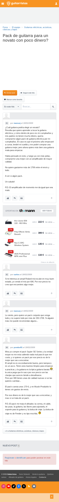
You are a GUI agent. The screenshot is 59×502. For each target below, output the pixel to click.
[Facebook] (19, 486)
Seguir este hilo (29, 93)
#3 (7, 311)
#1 (7, 123)
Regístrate (9, 458)
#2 (7, 275)
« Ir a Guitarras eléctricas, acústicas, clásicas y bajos (24, 431)
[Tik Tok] (14, 486)
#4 (7, 347)
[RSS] (29, 486)
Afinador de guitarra (16, 477)
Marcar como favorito (14, 100)
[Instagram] (3, 486)
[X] (24, 486)
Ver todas (47, 211)
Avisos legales (31, 477)
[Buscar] (53, 107)
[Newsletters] (34, 486)
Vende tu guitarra (38, 474)
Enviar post (11, 93)
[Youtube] (8, 486)
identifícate (21, 458)
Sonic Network (24, 474)
